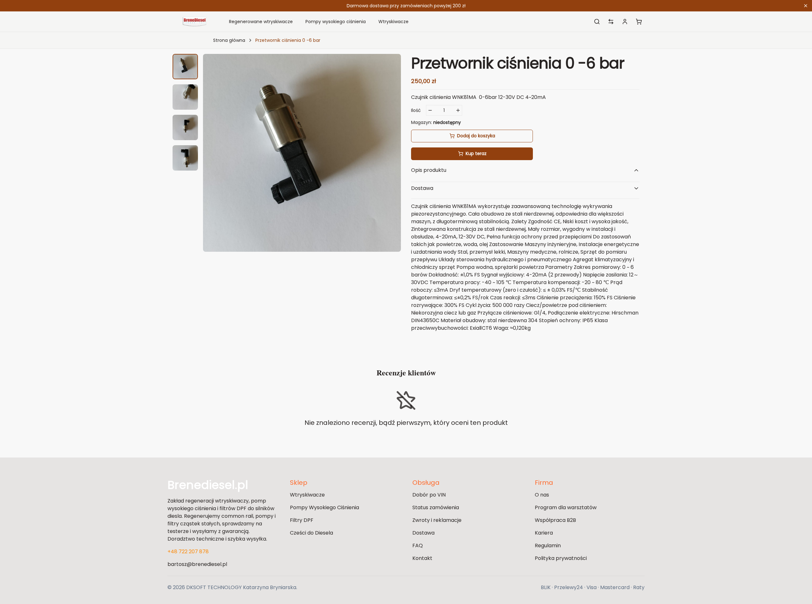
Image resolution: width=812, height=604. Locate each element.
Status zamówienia (435, 507)
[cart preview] (639, 21)
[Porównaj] (611, 21)
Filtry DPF (301, 520)
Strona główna (229, 40)
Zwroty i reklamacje (437, 520)
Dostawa (423, 532)
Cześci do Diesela (311, 532)
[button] (185, 66)
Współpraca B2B (555, 520)
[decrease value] (430, 110)
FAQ (417, 545)
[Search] (597, 21)
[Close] (805, 6)
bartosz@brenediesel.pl (197, 564)
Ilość (416, 110)
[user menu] (625, 21)
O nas (542, 494)
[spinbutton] (444, 110)
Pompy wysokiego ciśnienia (335, 21)
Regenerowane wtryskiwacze (261, 21)
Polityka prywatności (561, 558)
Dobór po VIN (429, 494)
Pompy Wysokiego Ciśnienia (324, 507)
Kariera (544, 532)
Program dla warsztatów (566, 507)
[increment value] (458, 110)
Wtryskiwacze (393, 21)
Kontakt (422, 558)
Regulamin (548, 545)
